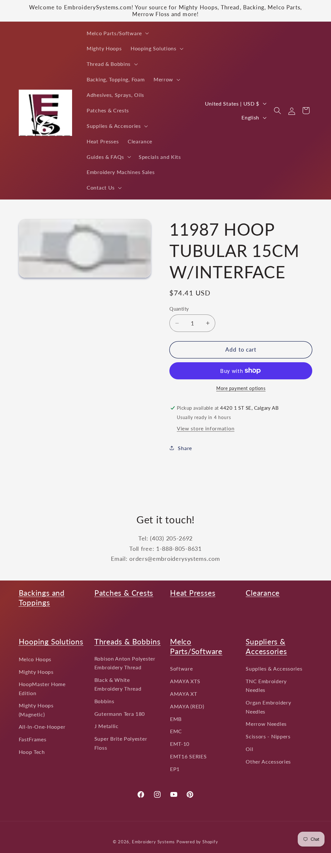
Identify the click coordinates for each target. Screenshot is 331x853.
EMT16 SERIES (188, 756)
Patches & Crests (123, 592)
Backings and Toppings (42, 597)
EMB (176, 719)
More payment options (241, 388)
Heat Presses (192, 592)
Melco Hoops (35, 659)
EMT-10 (179, 744)
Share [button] (185, 448)
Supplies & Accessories (274, 668)
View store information (205, 428)
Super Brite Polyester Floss (120, 742)
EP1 (175, 769)
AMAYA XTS (185, 681)
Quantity (179, 309)
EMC (176, 731)
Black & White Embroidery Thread (118, 684)
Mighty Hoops (36, 672)
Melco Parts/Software (196, 646)
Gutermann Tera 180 (119, 714)
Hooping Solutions (51, 641)
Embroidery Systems (153, 841)
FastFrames (33, 739)
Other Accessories (268, 761)
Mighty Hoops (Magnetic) (36, 709)
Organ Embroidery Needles (268, 706)
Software (181, 668)
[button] (117, 33)
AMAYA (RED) (187, 706)
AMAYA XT (183, 694)
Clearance (263, 592)
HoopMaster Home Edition (42, 688)
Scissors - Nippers (268, 736)
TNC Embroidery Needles (266, 685)
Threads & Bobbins (127, 641)
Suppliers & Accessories (266, 646)
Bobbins (104, 701)
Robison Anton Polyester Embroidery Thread (124, 662)
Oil (249, 749)
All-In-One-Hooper (42, 727)
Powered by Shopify (197, 841)
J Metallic (106, 726)
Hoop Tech (32, 752)
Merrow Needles (266, 724)
